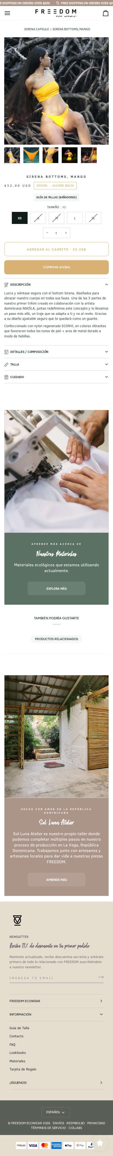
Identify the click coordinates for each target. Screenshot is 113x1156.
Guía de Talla (19, 1028)
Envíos (58, 1123)
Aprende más (56, 879)
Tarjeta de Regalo (22, 1069)
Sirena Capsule (36, 29)
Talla (14, 364)
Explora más (57, 588)
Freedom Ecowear (24, 1001)
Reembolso (75, 1123)
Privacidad (96, 1123)
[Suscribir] (99, 977)
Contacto (16, 1036)
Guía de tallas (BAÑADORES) (56, 197)
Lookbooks (17, 1052)
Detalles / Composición (29, 351)
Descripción (20, 284)
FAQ (12, 1044)
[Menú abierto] (12, 13)
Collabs (75, 1128)
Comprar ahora (56, 267)
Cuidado (17, 377)
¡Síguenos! (18, 1083)
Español (53, 1112)
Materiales (17, 1061)
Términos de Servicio (48, 1128)
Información (20, 1014)
